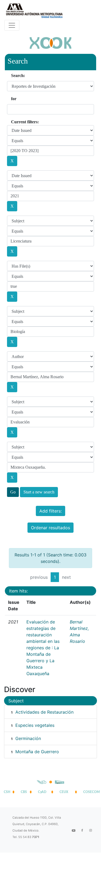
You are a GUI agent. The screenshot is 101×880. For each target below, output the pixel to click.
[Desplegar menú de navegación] (11, 25)
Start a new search (38, 492)
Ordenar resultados (50, 527)
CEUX (64, 792)
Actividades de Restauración (44, 712)
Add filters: (50, 511)
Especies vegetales (34, 725)
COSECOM (90, 792)
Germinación (28, 738)
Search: (18, 75)
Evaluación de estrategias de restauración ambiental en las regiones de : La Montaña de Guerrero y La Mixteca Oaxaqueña (43, 647)
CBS (24, 792)
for (13, 98)
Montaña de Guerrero (37, 751)
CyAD (42, 792)
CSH (7, 792)
